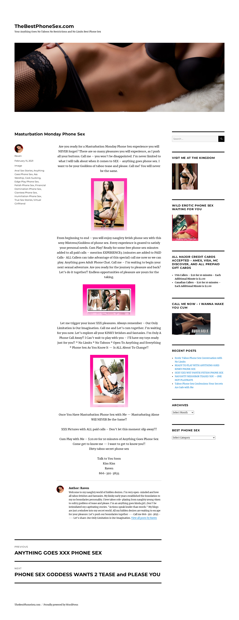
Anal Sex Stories (24, 170)
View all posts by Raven (144, 517)
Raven (18, 155)
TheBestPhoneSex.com (44, 26)
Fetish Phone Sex (24, 185)
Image (18, 165)
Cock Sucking (33, 177)
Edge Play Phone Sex (27, 181)
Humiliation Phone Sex (28, 196)
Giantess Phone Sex (26, 192)
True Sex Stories (23, 199)
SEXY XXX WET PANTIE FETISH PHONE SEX (199, 372)
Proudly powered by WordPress (61, 604)
